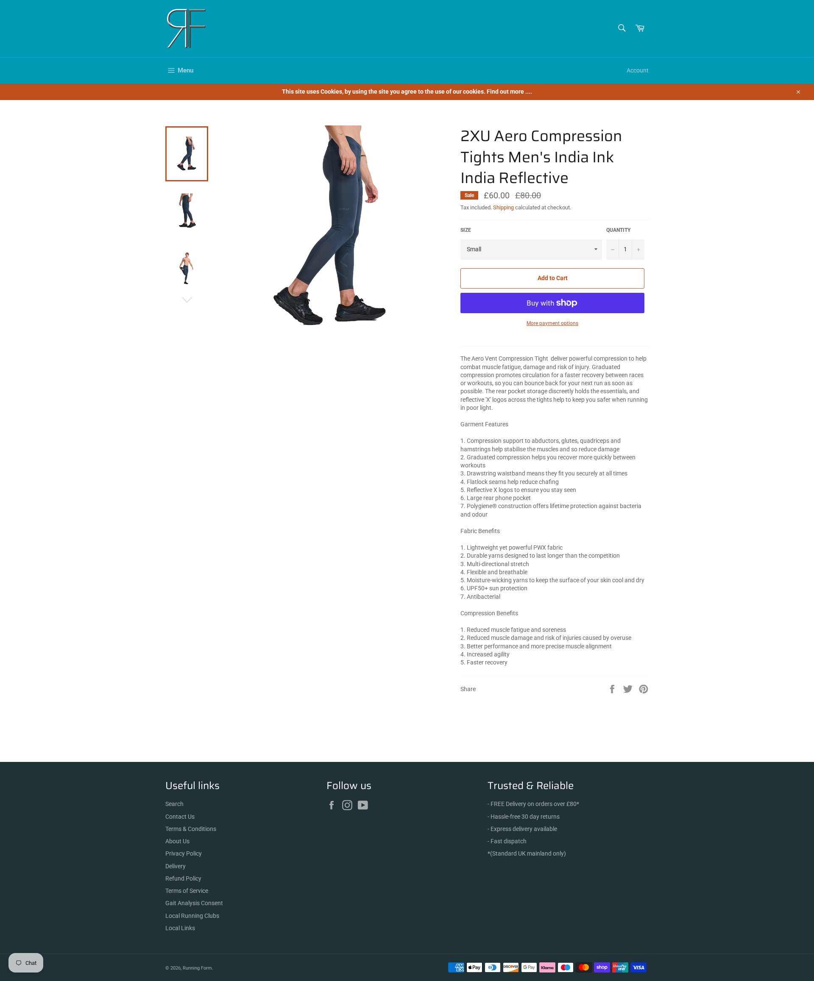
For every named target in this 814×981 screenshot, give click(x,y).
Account (638, 70)
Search (174, 803)
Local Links (180, 928)
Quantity (618, 230)
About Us (177, 841)
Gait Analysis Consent (194, 903)
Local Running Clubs (192, 915)
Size (465, 230)
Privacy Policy (183, 853)
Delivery (175, 866)
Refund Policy (183, 878)
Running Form (197, 968)
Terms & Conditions (190, 828)
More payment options (552, 323)
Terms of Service (186, 890)
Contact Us (180, 816)
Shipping (503, 207)
